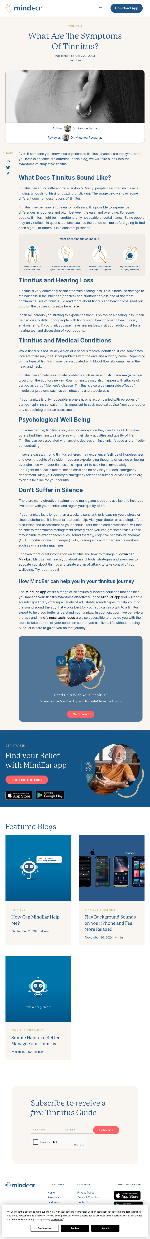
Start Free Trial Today (27, 780)
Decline (75, 1228)
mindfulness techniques (56, 618)
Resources (54, 1197)
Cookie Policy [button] (118, 1215)
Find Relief (54, 1202)
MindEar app (110, 597)
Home (51, 1192)
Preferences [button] (57, 1219)
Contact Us (84, 1202)
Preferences (44, 1228)
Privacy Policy (85, 1192)
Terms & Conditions (89, 1197)
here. (76, 306)
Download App (126, 8)
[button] (100, 8)
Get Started (81, 714)
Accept (105, 1228)
